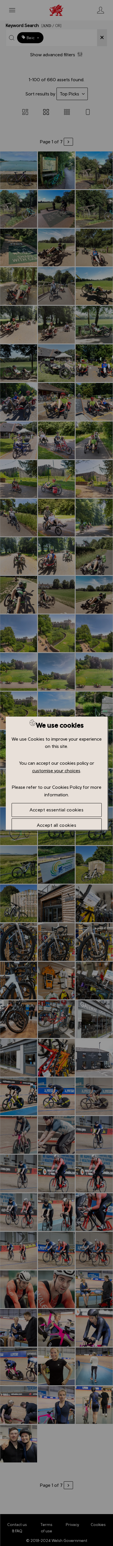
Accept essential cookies (56, 809)
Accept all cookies (56, 825)
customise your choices (56, 770)
